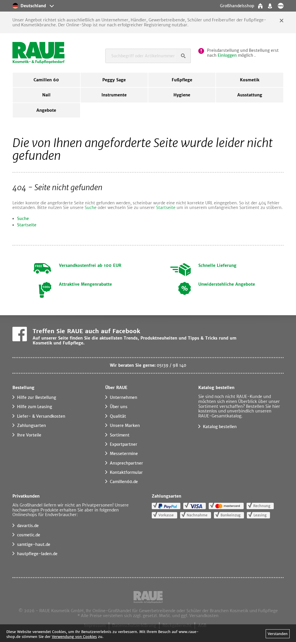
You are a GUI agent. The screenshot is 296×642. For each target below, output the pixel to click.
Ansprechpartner (126, 463)
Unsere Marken (125, 425)
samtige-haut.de (33, 544)
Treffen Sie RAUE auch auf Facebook (86, 331)
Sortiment (120, 435)
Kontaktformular (126, 472)
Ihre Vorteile (29, 435)
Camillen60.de (124, 481)
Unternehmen (123, 397)
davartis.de (28, 525)
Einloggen (227, 55)
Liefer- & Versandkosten (41, 416)
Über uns (118, 406)
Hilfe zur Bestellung (36, 397)
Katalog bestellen (220, 426)
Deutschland (33, 5)
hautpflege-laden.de (37, 553)
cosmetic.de (28, 535)
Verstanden (278, 633)
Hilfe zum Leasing (34, 406)
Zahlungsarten (31, 425)
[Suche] (183, 56)
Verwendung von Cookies (74, 636)
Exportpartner (123, 444)
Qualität (118, 416)
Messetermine (124, 453)
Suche (91, 207)
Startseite (165, 207)
